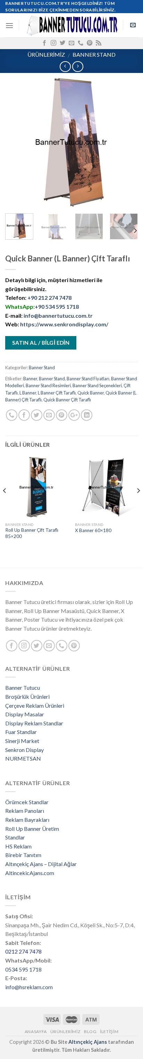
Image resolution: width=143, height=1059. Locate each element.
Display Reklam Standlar (34, 723)
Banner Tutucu (22, 687)
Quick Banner (90, 393)
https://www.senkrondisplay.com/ (64, 324)
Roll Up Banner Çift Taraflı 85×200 (31, 533)
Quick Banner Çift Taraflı (67, 399)
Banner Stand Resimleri (48, 385)
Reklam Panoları (24, 810)
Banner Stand (94, 54)
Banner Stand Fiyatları (88, 378)
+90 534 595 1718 (57, 306)
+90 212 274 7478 (49, 297)
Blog (90, 1031)
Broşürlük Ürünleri (27, 696)
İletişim (109, 1031)
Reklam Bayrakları (27, 819)
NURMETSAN (23, 758)
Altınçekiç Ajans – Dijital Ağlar (41, 864)
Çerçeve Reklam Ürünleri (34, 705)
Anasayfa (36, 1031)
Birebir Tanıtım (23, 855)
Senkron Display (24, 749)
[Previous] (16, 142)
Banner (30, 378)
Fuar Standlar (21, 731)
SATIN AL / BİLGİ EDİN (41, 343)
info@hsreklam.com (29, 987)
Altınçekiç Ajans (87, 1042)
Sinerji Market (22, 740)
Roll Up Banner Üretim (32, 828)
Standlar (15, 837)
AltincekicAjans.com (29, 873)
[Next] (126, 142)
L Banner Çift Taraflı (57, 393)
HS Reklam (18, 846)
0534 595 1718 (23, 969)
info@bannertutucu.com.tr (58, 315)
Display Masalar (24, 714)
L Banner (27, 393)
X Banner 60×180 (93, 530)
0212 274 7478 (23, 951)
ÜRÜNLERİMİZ (46, 54)
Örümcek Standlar (27, 802)
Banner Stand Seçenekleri (97, 385)
